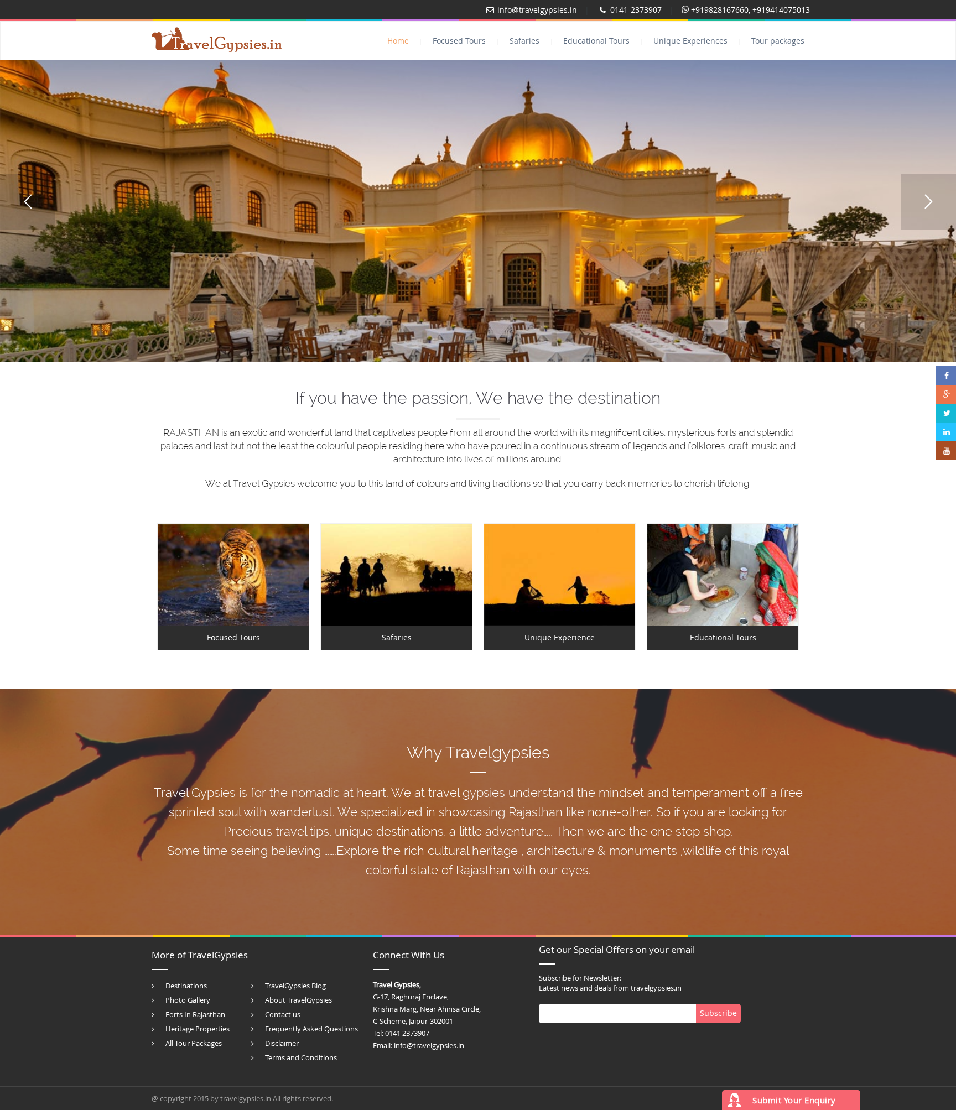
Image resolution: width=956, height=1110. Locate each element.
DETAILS (233, 574)
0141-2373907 (636, 9)
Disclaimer (282, 1043)
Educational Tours (596, 40)
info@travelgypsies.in (537, 9)
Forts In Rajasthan (195, 1014)
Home (398, 40)
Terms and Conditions (301, 1057)
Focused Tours (459, 40)
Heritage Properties (197, 1029)
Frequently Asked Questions (311, 1029)
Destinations (186, 986)
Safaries (524, 40)
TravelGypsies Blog (295, 986)
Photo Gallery (187, 1000)
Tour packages (777, 40)
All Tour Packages (193, 1043)
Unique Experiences (690, 40)
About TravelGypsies (298, 1000)
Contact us (282, 1014)
